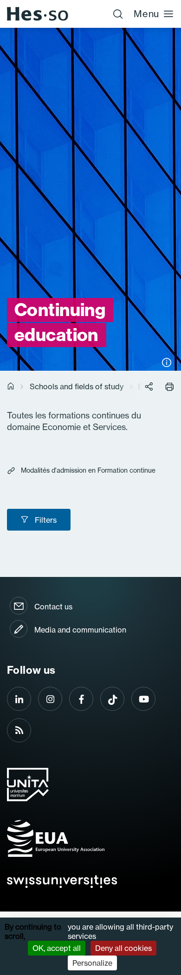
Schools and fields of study (76, 386)
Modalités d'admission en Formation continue (88, 470)
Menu (146, 13)
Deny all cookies (123, 948)
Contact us (53, 606)
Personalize (92, 963)
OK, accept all (56, 948)
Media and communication (80, 629)
